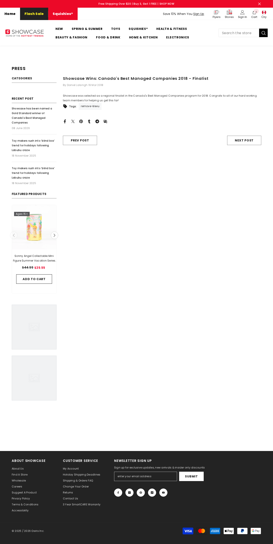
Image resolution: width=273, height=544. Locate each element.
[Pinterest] (81, 121)
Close (259, 4)
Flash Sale (34, 13)
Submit (191, 476)
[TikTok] (152, 493)
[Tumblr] (89, 121)
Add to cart (34, 279)
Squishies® (63, 13)
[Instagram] (129, 493)
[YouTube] (163, 493)
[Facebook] (65, 121)
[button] (54, 235)
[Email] (105, 121)
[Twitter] (73, 121)
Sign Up (198, 14)
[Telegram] (97, 121)
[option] (34, 250)
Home (10, 13)
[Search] (243, 33)
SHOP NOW (167, 4)
